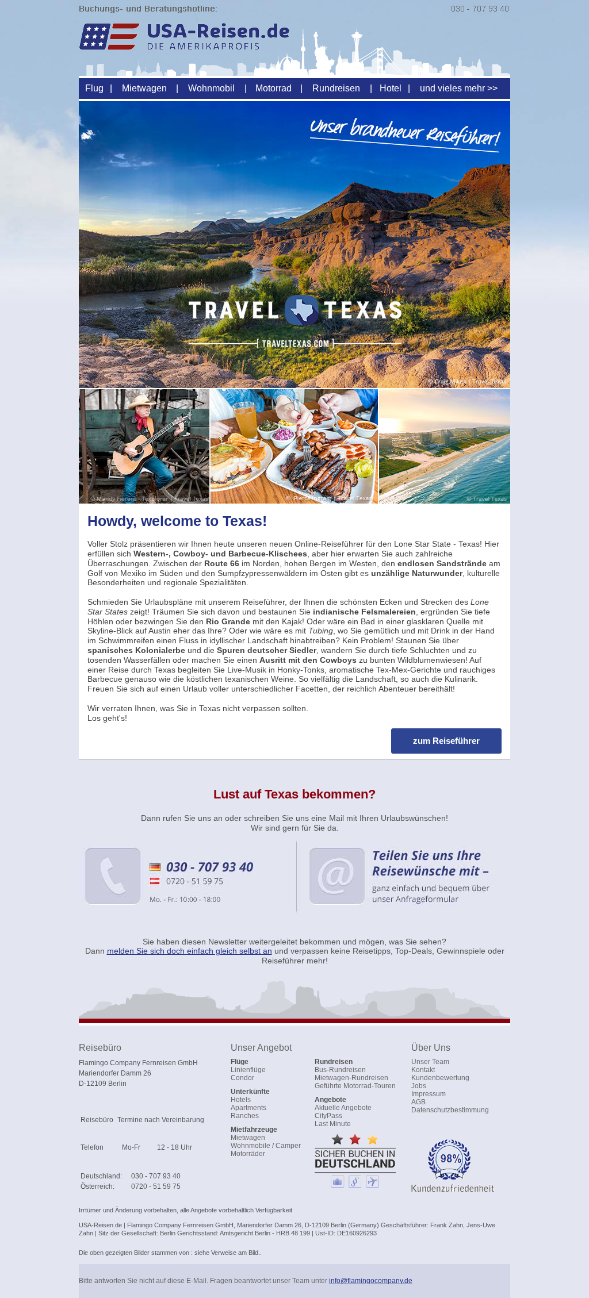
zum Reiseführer (446, 741)
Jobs (418, 1086)
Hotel (390, 88)
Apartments (248, 1108)
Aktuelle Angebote (343, 1108)
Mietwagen (144, 88)
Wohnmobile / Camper (266, 1146)
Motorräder (248, 1154)
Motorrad (273, 88)
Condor (242, 1078)
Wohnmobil (211, 88)
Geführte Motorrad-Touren (355, 1086)
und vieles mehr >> (459, 88)
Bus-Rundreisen (340, 1070)
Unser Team (430, 1062)
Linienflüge (248, 1070)
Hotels (241, 1100)
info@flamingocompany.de (370, 1281)
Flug (94, 88)
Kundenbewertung (440, 1078)
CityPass (328, 1116)
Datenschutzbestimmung (450, 1110)
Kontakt (423, 1070)
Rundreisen (336, 88)
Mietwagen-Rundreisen (351, 1078)
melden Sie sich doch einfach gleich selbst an (189, 950)
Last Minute (333, 1124)
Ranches (245, 1116)
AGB (418, 1102)
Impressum (428, 1094)
